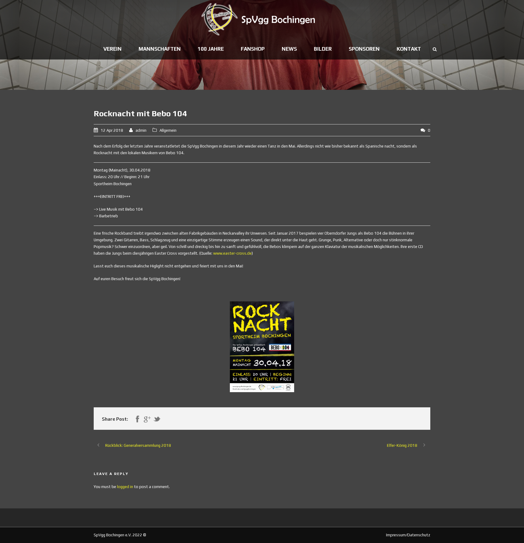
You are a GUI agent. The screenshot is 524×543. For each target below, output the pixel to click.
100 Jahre (211, 49)
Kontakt (409, 49)
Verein (112, 49)
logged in (125, 486)
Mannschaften (160, 49)
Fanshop (253, 49)
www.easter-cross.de (232, 253)
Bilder (323, 49)
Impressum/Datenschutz (408, 535)
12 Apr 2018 (112, 130)
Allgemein (168, 130)
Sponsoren (364, 49)
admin (141, 130)
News (289, 49)
